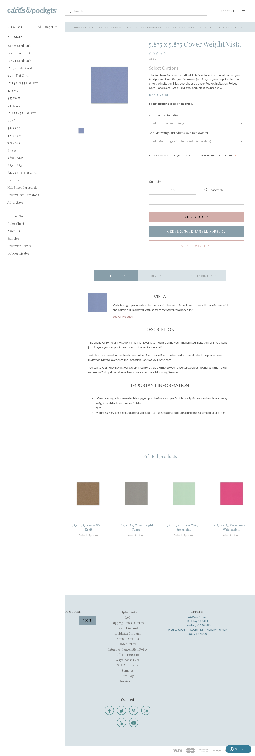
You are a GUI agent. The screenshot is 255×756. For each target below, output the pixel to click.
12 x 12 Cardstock (19, 53)
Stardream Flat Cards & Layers (170, 27)
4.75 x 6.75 (13, 98)
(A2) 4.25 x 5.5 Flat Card (23, 83)
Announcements (127, 639)
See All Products (123, 316)
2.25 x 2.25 (14, 180)
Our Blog (127, 676)
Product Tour (16, 216)
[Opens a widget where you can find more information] (238, 749)
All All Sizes (15, 202)
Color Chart (15, 223)
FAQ (127, 617)
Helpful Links (127, 612)
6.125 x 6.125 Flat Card (22, 172)
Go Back (16, 27)
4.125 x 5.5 (13, 128)
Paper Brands (95, 27)
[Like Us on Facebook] (109, 710)
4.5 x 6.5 (12, 90)
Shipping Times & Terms (127, 623)
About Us (13, 231)
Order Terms (127, 644)
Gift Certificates (18, 253)
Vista (152, 59)
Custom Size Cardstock (23, 195)
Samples (13, 238)
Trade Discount (127, 628)
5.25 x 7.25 (13, 105)
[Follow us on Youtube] (133, 722)
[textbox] (196, 123)
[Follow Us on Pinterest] (133, 710)
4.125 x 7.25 (14, 135)
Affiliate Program (127, 655)
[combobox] (196, 123)
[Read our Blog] (121, 722)
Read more (159, 95)
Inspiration (127, 681)
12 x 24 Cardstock (19, 61)
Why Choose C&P (128, 660)
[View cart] (243, 11)
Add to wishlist (196, 246)
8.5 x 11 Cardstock (19, 46)
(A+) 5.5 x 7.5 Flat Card (22, 113)
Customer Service (19, 246)
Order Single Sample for (196, 231)
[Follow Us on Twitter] (121, 710)
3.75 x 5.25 (13, 143)
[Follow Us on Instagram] (145, 710)
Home (78, 27)
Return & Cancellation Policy (127, 649)
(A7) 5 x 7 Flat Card (19, 68)
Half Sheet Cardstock (22, 187)
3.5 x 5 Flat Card (18, 75)
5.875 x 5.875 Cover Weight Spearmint (184, 527)
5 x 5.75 (11, 150)
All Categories (47, 27)
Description (116, 275)
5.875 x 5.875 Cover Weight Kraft (88, 527)
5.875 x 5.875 (14, 165)
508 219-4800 (197, 633)
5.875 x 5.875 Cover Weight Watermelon (231, 527)
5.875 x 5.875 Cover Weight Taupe (136, 527)
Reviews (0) (160, 275)
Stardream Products (125, 27)
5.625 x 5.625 (15, 158)
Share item (216, 190)
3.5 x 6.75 (13, 120)
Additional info (204, 275)
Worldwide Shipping (127, 633)
